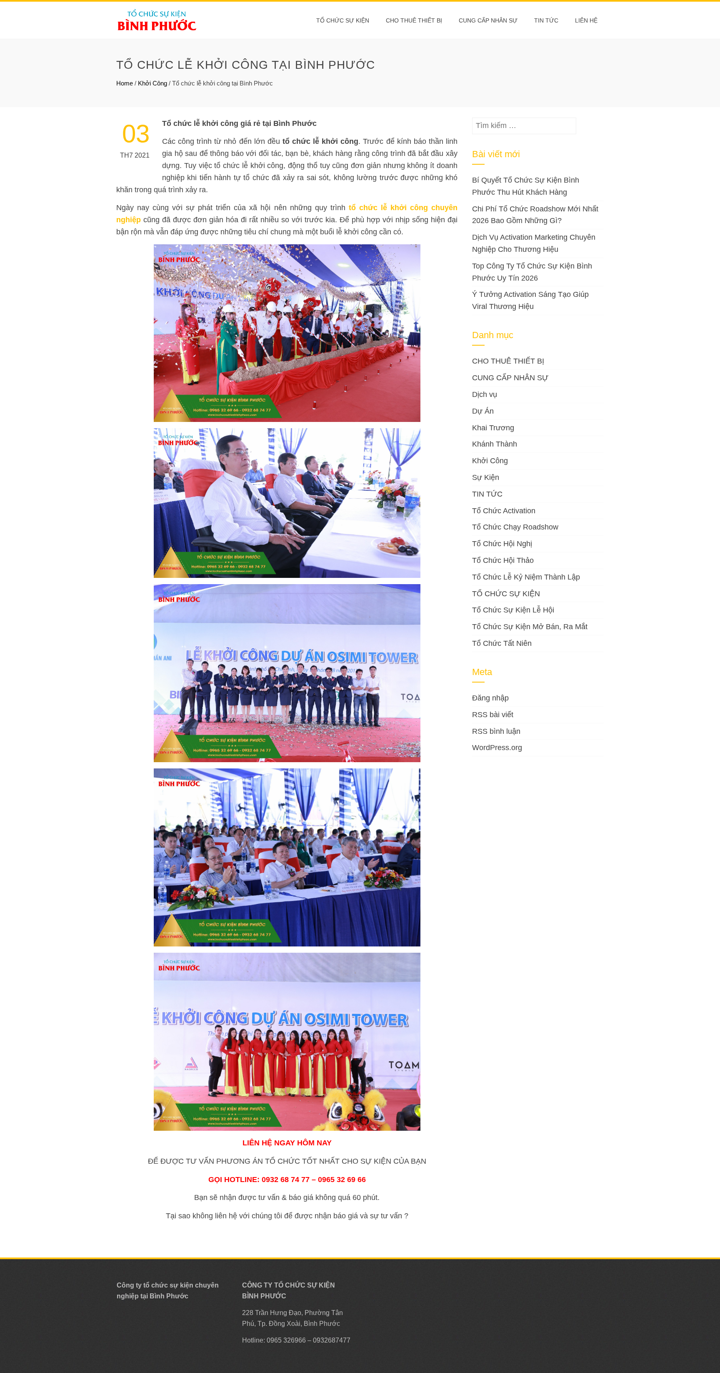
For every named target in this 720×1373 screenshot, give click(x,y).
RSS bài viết (492, 714)
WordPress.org (497, 747)
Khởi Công (152, 83)
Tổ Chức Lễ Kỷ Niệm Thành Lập (526, 577)
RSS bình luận (496, 731)
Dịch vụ (484, 394)
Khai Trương (493, 428)
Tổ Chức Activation (503, 511)
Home (124, 83)
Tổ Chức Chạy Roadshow (515, 527)
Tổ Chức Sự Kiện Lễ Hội (513, 610)
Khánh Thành (494, 444)
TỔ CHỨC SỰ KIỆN (342, 20)
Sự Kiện (485, 477)
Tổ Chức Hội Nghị (502, 544)
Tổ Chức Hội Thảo (503, 560)
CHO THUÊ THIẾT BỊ (414, 20)
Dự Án (483, 411)
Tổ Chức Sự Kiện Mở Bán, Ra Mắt (530, 626)
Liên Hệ (586, 20)
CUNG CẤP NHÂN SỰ (488, 20)
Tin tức (546, 20)
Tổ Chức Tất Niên (502, 643)
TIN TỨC (487, 494)
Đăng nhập (490, 698)
